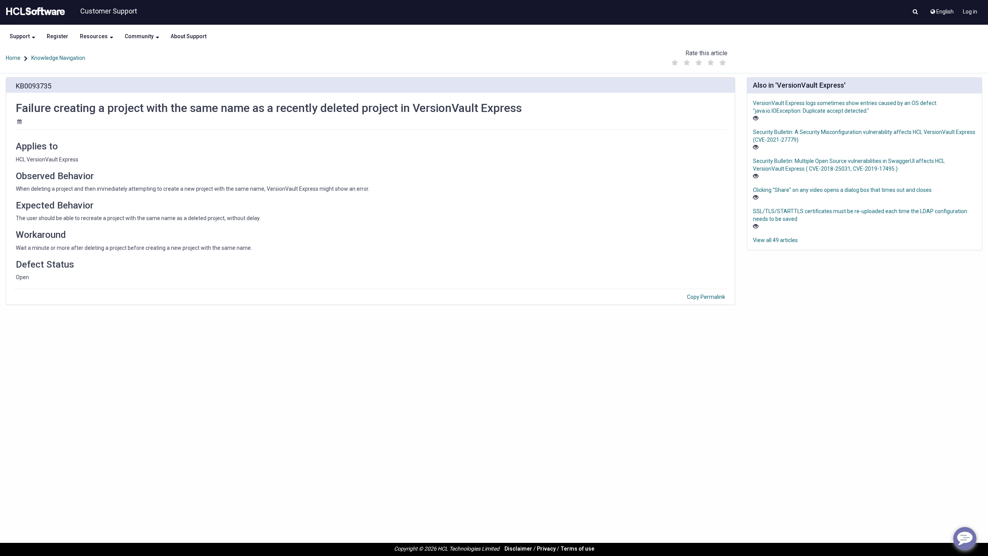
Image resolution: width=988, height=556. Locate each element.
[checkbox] (675, 63)
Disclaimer (518, 549)
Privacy (546, 549)
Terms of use (577, 549)
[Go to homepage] (34, 11)
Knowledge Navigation (58, 58)
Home (13, 58)
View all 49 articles (775, 240)
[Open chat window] (964, 538)
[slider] (698, 61)
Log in (970, 11)
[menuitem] (941, 9)
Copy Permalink (706, 297)
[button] (915, 12)
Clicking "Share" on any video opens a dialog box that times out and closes (842, 190)
